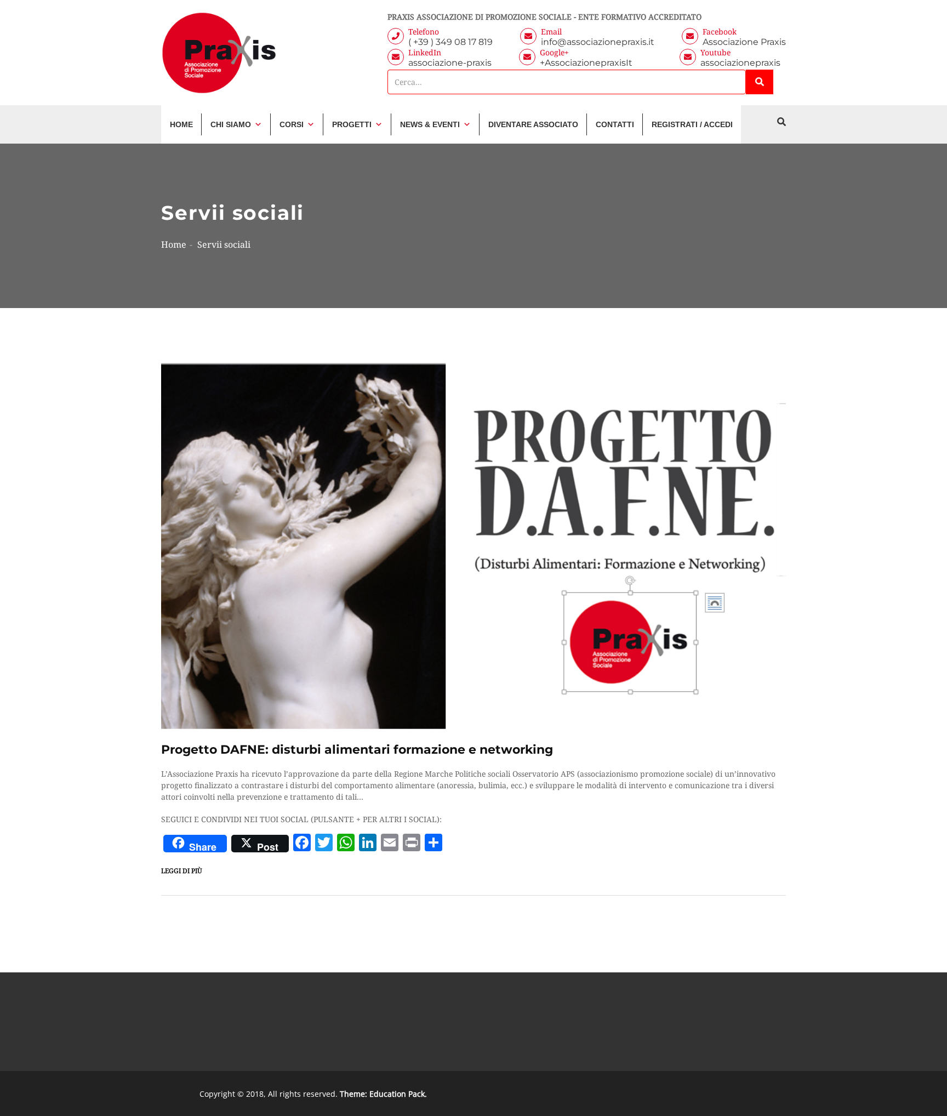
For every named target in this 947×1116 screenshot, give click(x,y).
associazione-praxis (450, 63)
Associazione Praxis (744, 42)
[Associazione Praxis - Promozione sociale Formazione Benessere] (219, 52)
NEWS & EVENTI (430, 124)
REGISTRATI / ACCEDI (692, 124)
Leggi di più (181, 870)
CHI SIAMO (230, 124)
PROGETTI (352, 124)
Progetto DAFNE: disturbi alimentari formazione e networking (357, 749)
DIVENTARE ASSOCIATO (533, 124)
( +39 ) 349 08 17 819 (450, 42)
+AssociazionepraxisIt (596, 63)
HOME (181, 124)
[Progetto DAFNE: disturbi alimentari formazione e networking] (473, 545)
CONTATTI (615, 124)
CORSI (291, 124)
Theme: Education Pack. (383, 1094)
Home (173, 244)
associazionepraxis (740, 63)
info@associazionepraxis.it (597, 42)
